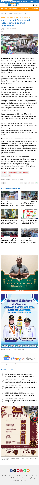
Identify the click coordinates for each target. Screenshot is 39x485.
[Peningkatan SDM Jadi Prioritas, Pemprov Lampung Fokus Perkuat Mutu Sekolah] (29, 232)
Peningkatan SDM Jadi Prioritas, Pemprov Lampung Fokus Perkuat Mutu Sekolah (28, 240)
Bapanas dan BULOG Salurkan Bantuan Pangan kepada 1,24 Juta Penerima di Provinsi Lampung (19, 394)
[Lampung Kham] (11, 4)
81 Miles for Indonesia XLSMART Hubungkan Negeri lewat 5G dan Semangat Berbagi (20, 388)
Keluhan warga (23, 172)
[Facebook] (11, 470)
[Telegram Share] (32, 183)
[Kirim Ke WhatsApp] (36, 183)
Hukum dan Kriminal (7, 17)
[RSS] (28, 470)
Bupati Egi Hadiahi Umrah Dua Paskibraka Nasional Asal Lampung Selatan (21, 401)
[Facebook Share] (21, 183)
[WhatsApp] (24, 470)
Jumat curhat (13, 172)
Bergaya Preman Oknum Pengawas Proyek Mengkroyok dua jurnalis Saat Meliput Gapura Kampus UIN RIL (19, 375)
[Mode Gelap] (34, 4)
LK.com (7, 28)
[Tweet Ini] (25, 183)
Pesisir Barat (26, 17)
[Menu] (2, 4)
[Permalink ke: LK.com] (2, 29)
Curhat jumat (13, 28)
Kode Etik (27, 476)
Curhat (4, 172)
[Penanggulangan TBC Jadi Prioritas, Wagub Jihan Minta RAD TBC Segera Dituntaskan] (29, 195)
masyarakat (6, 176)
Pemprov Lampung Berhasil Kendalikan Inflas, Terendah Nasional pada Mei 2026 (29, 222)
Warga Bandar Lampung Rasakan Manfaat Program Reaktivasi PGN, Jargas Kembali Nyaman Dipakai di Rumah (21, 381)
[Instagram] (21, 470)
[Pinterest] (18, 470)
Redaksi (4, 476)
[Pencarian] (37, 4)
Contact (7, 478)
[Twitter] (14, 470)
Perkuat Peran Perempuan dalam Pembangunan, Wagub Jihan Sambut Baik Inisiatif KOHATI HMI (9, 222)
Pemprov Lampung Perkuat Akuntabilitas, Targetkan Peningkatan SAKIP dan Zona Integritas (9, 240)
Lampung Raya (18, 17)
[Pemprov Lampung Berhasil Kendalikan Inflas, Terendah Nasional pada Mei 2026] (29, 214)
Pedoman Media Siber (15, 476)
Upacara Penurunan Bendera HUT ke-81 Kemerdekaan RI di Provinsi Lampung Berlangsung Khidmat (9, 203)
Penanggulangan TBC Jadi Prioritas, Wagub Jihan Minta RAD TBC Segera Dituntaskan (29, 203)
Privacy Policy (31, 478)
